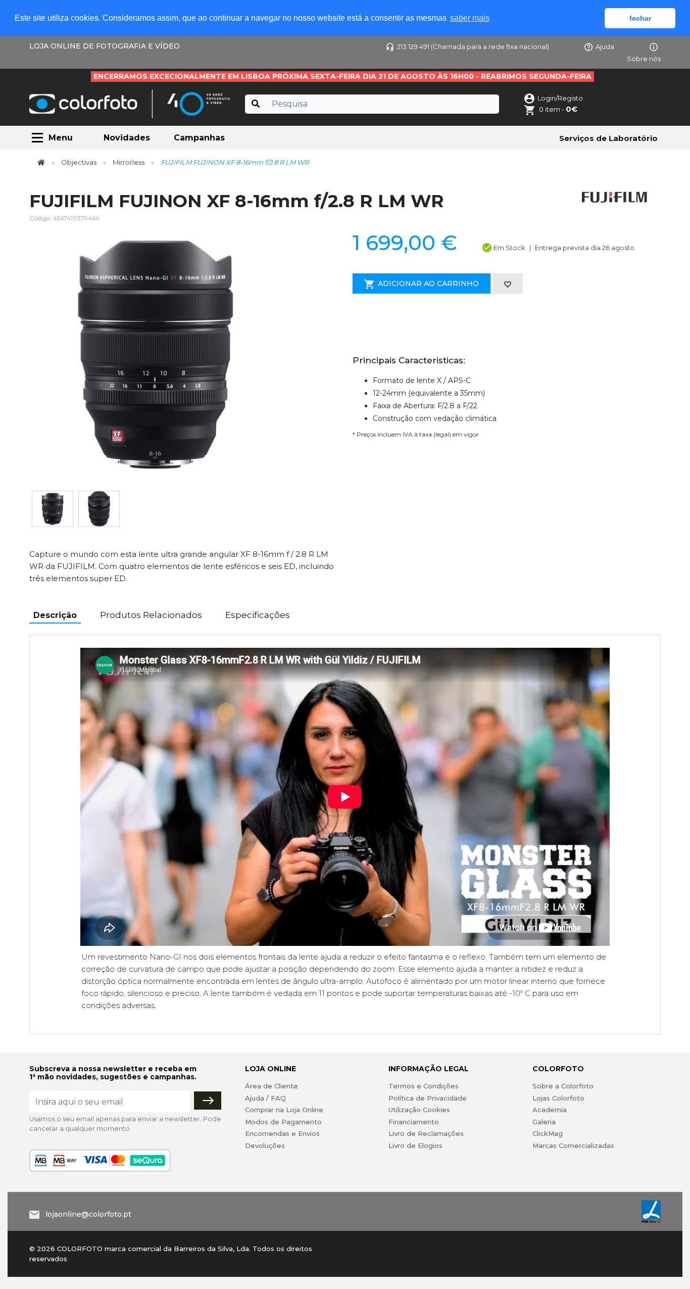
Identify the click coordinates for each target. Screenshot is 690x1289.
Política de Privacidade (427, 1098)
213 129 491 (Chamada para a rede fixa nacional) (473, 46)
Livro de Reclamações (426, 1133)
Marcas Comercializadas (573, 1145)
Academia (549, 1110)
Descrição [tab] (55, 615)
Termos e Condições (423, 1086)
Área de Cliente (271, 1086)
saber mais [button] (469, 18)
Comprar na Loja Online (284, 1110)
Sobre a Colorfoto (563, 1086)
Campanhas (199, 137)
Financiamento (413, 1122)
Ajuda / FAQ (265, 1098)
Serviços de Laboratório (608, 138)
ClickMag (547, 1133)
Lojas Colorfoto (558, 1098)
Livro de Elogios (415, 1145)
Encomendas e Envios (282, 1133)
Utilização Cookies (419, 1110)
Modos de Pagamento (283, 1122)
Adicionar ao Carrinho (428, 283)
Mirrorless (128, 162)
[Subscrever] (207, 1100)
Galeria (544, 1122)
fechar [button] (640, 18)
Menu (60, 137)
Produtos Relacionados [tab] (151, 615)
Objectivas (78, 162)
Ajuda (605, 46)
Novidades (127, 137)
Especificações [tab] (257, 615)
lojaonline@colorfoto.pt (88, 1214)
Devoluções (265, 1145)
